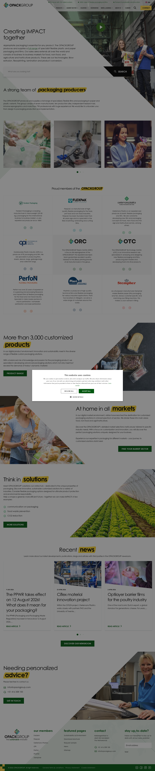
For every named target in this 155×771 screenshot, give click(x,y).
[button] (77, 396)
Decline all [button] (69, 391)
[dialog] (77, 385)
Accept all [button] (86, 391)
